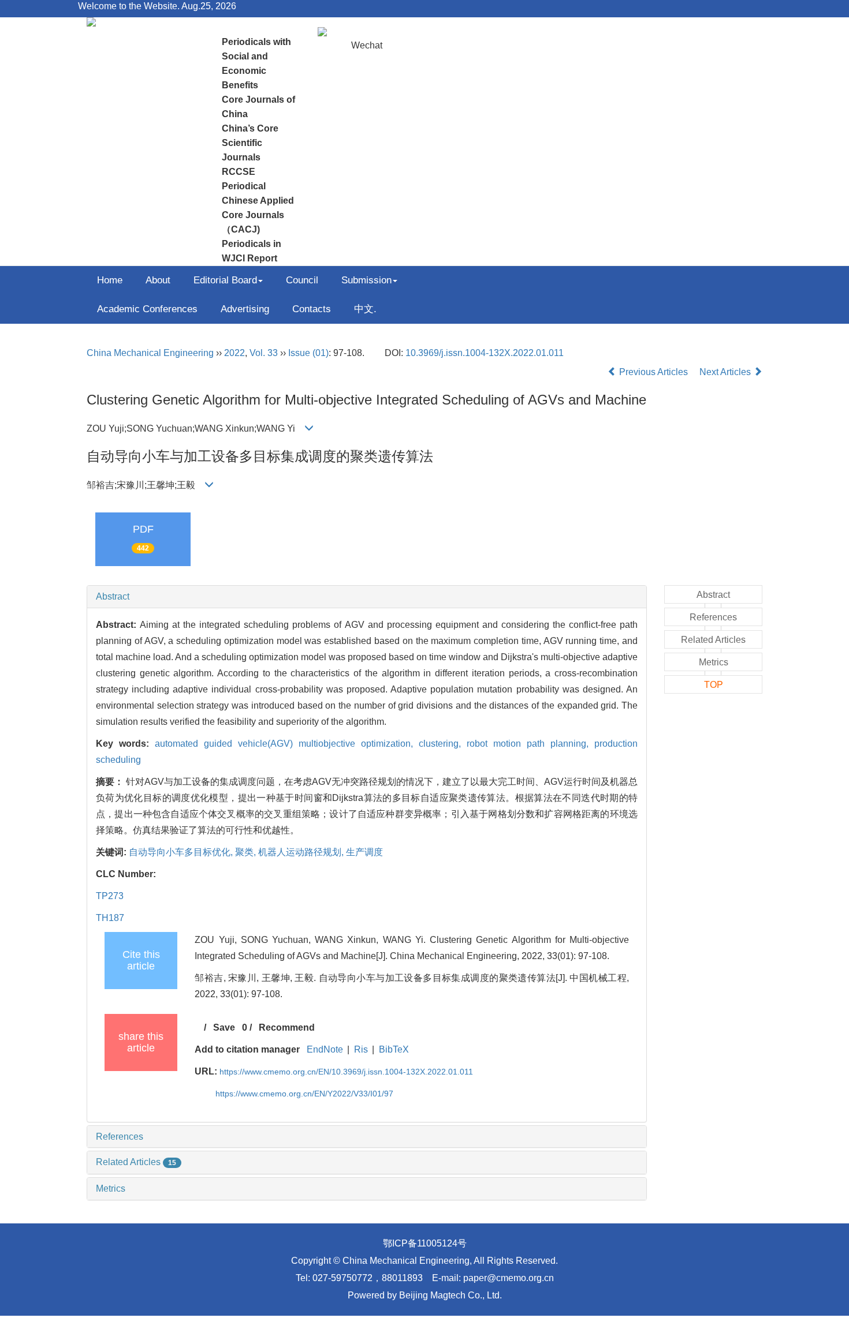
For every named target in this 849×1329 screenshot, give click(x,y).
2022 (234, 353)
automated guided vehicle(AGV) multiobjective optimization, (287, 743)
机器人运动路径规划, (302, 852)
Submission (366, 280)
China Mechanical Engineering (150, 353)
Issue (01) (308, 353)
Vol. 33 (264, 353)
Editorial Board (225, 280)
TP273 (110, 896)
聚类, (246, 852)
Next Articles (726, 372)
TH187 (110, 918)
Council (302, 280)
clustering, (443, 743)
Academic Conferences (147, 309)
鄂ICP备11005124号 (425, 1243)
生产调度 (364, 852)
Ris (361, 1049)
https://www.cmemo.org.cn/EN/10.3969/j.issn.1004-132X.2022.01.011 (346, 1071)
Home (109, 280)
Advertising (245, 309)
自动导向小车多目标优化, (182, 852)
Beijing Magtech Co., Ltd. (450, 1295)
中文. (365, 309)
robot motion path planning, (530, 743)
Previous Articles (653, 372)
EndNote (325, 1049)
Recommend (287, 1027)
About (158, 280)
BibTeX (394, 1049)
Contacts (311, 309)
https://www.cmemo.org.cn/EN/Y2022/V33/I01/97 (304, 1093)
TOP (713, 685)
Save (224, 1027)
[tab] (366, 597)
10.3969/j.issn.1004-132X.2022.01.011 (484, 353)
